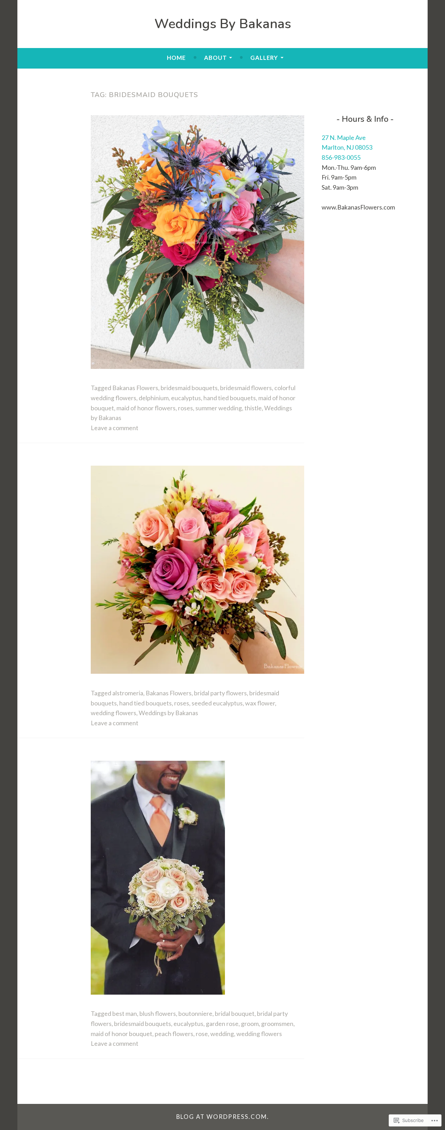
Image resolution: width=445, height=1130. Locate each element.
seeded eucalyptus (217, 703)
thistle (253, 408)
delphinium (154, 398)
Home (176, 57)
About (215, 57)
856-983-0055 (341, 157)
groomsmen (277, 1023)
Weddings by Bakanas (168, 713)
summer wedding (218, 408)
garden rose (222, 1023)
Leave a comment (114, 428)
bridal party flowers (220, 693)
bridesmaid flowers (246, 388)
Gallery (264, 57)
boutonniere (195, 1013)
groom (250, 1023)
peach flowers (174, 1033)
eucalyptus (186, 398)
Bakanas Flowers (135, 388)
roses (185, 408)
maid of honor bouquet (121, 1033)
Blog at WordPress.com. (222, 1116)
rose (202, 1033)
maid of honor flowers (146, 408)
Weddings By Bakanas (222, 24)
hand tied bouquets (229, 398)
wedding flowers (113, 713)
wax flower (260, 703)
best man (124, 1013)
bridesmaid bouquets (189, 388)
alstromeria (127, 693)
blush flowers (157, 1013)
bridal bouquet (234, 1013)
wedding (222, 1033)
